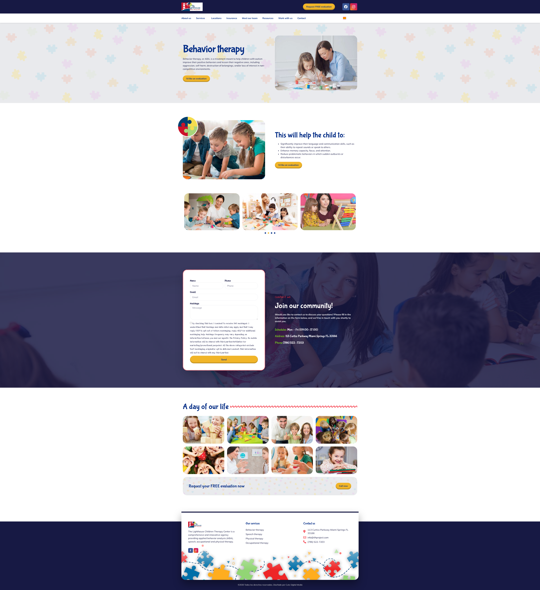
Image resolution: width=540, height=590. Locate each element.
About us (186, 18)
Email (193, 292)
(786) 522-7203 (289, 343)
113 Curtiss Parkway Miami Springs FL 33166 (306, 336)
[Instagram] (353, 6)
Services (200, 18)
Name (193, 280)
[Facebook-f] (190, 550)
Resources (267, 18)
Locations (216, 18)
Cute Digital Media (294, 585)
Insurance (231, 18)
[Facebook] (345, 6)
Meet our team (249, 18)
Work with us (285, 18)
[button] (265, 233)
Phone (228, 280)
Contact (301, 18)
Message (194, 303)
